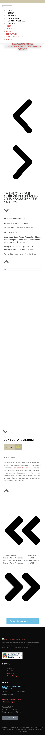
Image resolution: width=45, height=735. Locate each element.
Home (10, 10)
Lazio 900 (10, 668)
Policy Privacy (11, 676)
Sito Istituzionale (16, 21)
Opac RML (10, 673)
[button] (22, 117)
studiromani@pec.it (9, 702)
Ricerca (12, 16)
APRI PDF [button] (9, 447)
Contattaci (13, 18)
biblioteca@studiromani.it (22, 468)
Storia (11, 13)
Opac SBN (10, 671)
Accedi (11, 23)
